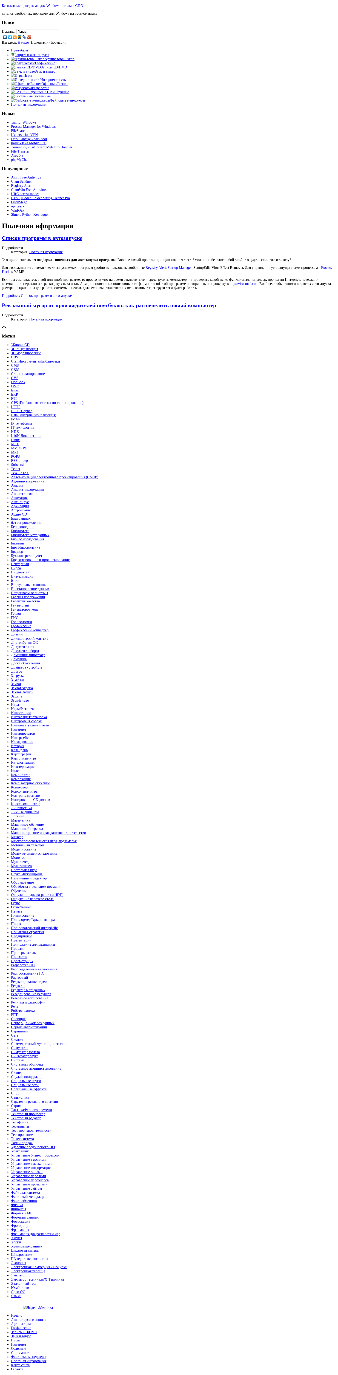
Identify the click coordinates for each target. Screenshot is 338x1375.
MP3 (14, 452)
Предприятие (21, 936)
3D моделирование (26, 353)
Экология (18, 1263)
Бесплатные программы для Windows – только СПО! (43, 6)
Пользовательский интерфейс (34, 928)
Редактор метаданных (28, 990)
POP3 (15, 456)
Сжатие (17, 1039)
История (17, 746)
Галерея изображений (28, 597)
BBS (14, 357)
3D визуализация (24, 349)
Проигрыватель (23, 953)
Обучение (18, 891)
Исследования (22, 742)
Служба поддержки (26, 1077)
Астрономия (21, 510)
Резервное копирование (29, 998)
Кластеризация (22, 766)
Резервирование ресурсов (31, 994)
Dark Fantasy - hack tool (29, 139)
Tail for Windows (23, 122)
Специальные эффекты (29, 1089)
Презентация (21, 940)
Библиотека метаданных (30, 535)
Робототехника (23, 1010)
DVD (15, 386)
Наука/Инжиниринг (27, 874)
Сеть (14, 1035)
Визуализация (22, 576)
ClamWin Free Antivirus (28, 190)
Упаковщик (20, 1151)
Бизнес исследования (27, 539)
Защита (17, 696)
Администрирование (27, 481)
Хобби (16, 1242)
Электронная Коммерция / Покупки (39, 1267)
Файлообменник (24, 1201)
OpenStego (19, 202)
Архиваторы (21, 1324)
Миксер (17, 837)
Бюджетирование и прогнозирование (40, 560)
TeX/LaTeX (20, 473)
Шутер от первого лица (29, 1259)
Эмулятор (18, 1275)
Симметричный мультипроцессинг (38, 1044)
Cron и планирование (28, 374)
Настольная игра (24, 870)
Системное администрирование (36, 1068)
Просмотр (19, 957)
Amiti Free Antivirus (26, 177)
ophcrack (17, 206)
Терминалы (20, 1126)
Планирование (22, 915)
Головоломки (21, 622)
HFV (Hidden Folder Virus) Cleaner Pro (40, 198)
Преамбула (19, 50)
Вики (15, 580)
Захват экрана (22, 688)
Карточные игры (24, 758)
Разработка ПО (23, 965)
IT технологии (22, 427)
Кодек (15, 771)
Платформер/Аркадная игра (33, 919)
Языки (16, 1296)
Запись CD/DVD (24, 1332)
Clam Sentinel (21, 181)
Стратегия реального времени (34, 1101)
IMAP (15, 419)
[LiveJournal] (24, 37)
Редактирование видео (29, 982)
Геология (18, 613)
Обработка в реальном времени (35, 886)
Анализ (17, 485)
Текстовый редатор (26, 1118)
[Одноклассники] (14, 37)
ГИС (14, 618)
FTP (14, 398)
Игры (15, 1340)
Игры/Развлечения (25, 709)
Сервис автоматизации (29, 1027)
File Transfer (20, 151)
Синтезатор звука (24, 1056)
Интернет (18, 729)
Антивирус (20, 502)
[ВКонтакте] (5, 37)
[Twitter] (10, 37)
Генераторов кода (24, 609)
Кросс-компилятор (25, 804)
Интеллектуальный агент (31, 725)
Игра (15, 704)
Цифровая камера (25, 1250)
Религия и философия (28, 1002)
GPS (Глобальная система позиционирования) (47, 403)
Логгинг (17, 816)
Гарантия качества (25, 601)
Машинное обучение (27, 824)
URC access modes (25, 194)
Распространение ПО (28, 973)
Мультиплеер (21, 866)
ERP (14, 394)
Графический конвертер (30, 630)
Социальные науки (26, 1081)
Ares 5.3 (17, 155)
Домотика (19, 659)
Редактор (18, 986)
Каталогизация (22, 762)
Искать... (9, 31)
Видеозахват (21, 572)
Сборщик (18, 1019)
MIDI (15, 444)
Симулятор (19, 1048)
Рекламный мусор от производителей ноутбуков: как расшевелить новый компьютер (109, 305)
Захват (16, 684)
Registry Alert (21, 185)
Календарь (19, 750)
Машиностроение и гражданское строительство (48, 833)
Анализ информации (27, 489)
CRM (15, 369)
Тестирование (22, 1135)
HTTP (15, 407)
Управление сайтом (26, 1188)
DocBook (18, 382)
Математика (20, 820)
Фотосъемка (20, 1221)
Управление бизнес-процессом (35, 1155)
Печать (16, 911)
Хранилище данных (27, 1246)
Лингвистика (21, 808)
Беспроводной (22, 527)
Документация (22, 647)
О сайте (17, 1369)
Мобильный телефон (27, 845)
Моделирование (23, 849)
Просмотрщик (22, 961)
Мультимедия (21, 862)
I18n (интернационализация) (33, 415)
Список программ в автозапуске (42, 238)
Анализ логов (22, 494)
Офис (15, 903)
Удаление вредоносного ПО (33, 1147)
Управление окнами (27, 1172)
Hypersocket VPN (24, 135)
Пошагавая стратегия (27, 932)
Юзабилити (20, 1288)
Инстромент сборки (26, 721)
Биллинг (18, 543)
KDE (15, 432)
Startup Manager (180, 267)
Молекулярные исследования (34, 853)
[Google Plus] (29, 37)
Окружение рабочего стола (32, 899)
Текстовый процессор (28, 1114)
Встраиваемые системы (29, 593)
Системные (20, 1353)
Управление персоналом (30, 1180)
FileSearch (18, 131)
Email (15, 390)
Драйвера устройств (27, 667)
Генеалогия (20, 605)
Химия (16, 1238)
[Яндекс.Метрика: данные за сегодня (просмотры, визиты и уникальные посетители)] (38, 1308)
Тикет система (22, 1139)
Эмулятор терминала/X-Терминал (37, 1279)
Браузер (17, 551)
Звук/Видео (20, 700)
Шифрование (21, 1254)
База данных (21, 518)
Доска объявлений (25, 663)
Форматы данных (25, 1217)
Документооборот (25, 651)
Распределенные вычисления (34, 969)
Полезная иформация (46, 252)
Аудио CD (19, 514)
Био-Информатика (25, 547)
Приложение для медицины (33, 944)
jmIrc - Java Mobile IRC (28, 143)
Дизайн (17, 634)
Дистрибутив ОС (24, 642)
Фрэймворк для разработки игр (35, 1234)
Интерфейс (20, 738)
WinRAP (17, 210)
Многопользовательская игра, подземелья (44, 841)
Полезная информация (28, 104)
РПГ (14, 1015)
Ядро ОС (18, 1292)
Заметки (17, 680)
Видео (16, 568)
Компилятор (20, 775)
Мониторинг (21, 857)
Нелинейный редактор (29, 878)
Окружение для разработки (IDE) (37, 895)
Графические (21, 626)
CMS (15, 365)
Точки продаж (22, 1143)
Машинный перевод (27, 829)
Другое (16, 671)
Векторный (20, 564)
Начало (23, 42)
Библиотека (20, 531)
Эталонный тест (24, 1283)
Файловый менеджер (27, 1197)
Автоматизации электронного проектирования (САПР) (54, 477)
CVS (14, 378)
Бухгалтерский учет (26, 556)
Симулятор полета (25, 1052)
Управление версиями (28, 1159)
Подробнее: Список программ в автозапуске (37, 296)
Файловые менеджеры (28, 1357)
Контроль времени (25, 795)
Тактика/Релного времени (31, 1110)
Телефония (19, 1122)
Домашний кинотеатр (28, 655)
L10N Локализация (26, 436)
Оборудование (22, 882)
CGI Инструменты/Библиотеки (35, 361)
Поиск (16, 924)
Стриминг (19, 1106)
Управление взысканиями (31, 1163)
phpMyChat (20, 160)
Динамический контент (29, 638)
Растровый (19, 977)
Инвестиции (21, 713)
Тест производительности (31, 1130)
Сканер (17, 1072)
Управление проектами (29, 1184)
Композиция (21, 779)
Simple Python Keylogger (30, 214)
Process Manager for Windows (33, 126)
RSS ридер (19, 460)
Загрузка (18, 676)
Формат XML (21, 1213)
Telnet (15, 469)
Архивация (20, 506)
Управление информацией (32, 1168)
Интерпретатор (23, 733)
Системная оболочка (27, 1064)
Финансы (18, 1209)
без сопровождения (26, 522)
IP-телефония (21, 423)
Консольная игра (24, 791)
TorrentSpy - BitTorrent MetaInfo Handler (41, 147)
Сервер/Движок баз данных (32, 1023)
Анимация (19, 498)
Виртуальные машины (28, 585)
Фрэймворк (20, 1230)
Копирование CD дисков (30, 800)
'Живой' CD (20, 345)
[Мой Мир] (19, 37)
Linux (15, 440)
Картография (21, 754)
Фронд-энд (19, 1226)
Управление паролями (28, 1176)
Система (17, 1060)
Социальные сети (25, 1085)
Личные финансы (25, 812)
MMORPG (19, 448)
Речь (14, 1006)
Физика (17, 1205)
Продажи (18, 948)
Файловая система (25, 1192)
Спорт (16, 1093)
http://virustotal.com (244, 284)
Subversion (19, 465)
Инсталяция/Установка (29, 717)
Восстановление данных (30, 589)
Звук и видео (21, 1336)
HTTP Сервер (21, 411)
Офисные (18, 1348)
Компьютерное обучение (30, 783)
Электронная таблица (28, 1271)
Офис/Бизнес (21, 907)
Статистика (20, 1097)
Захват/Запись (22, 692)
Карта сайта (20, 1365)
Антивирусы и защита (28, 1319)
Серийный (19, 1031)
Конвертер (19, 787)
